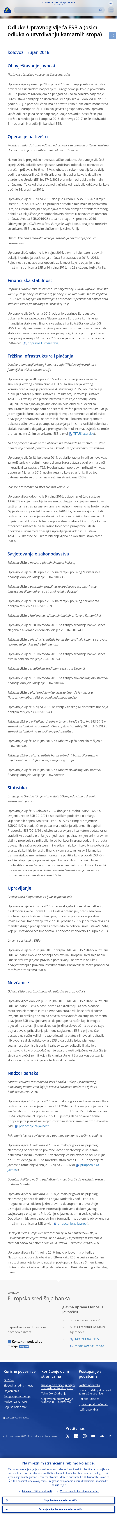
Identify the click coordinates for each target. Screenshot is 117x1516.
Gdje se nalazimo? (15, 1407)
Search (100, 10)
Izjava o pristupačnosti (93, 1404)
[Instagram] (84, 1436)
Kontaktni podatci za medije (25, 1344)
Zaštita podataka (89, 1385)
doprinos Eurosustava (43, 343)
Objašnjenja (11, 1391)
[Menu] (111, 10)
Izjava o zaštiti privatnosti (37, 1491)
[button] (110, 3)
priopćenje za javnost (34, 1126)
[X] (67, 1436)
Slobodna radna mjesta (19, 1385)
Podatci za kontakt (15, 1401)
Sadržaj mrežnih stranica (17, 1418)
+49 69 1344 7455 (87, 1339)
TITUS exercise (83, 433)
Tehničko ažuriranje (53, 1393)
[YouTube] (93, 1436)
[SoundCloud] (101, 1436)
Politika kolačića (89, 1399)
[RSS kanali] (110, 1436)
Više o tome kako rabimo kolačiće (79, 1491)
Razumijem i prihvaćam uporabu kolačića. (61, 1509)
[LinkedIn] (76, 1436)
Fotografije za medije (17, 1396)
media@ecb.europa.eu (90, 1346)
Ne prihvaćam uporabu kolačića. (61, 1500)
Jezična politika (88, 1409)
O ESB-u (9, 1380)
